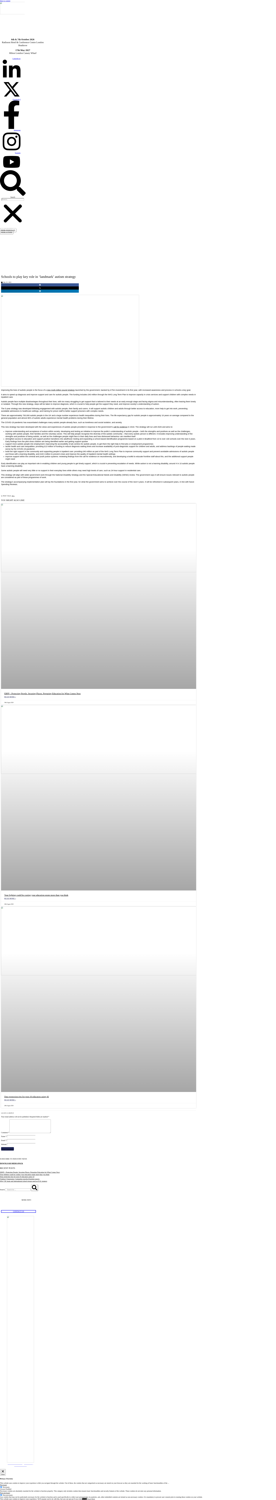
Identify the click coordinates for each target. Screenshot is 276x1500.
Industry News (63, 228)
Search (12, 197)
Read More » (10, 697)
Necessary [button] (3, 1485)
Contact (76, 228)
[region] (138, 253)
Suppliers (16, 228)
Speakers (30, 228)
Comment (5, 1132)
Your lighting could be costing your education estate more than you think (36, 895)
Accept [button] (84, 1499)
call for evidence (120, 427)
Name (3, 1136)
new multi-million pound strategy (61, 390)
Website (3, 1144)
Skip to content (5, 1)
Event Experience (46, 228)
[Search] (34, 1188)
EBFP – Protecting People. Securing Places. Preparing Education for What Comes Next (42, 693)
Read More (91, 1499)
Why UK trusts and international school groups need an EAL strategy (23, 1181)
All (13, 496)
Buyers (3, 228)
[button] (13, 183)
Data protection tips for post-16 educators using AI (26, 1096)
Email (3, 1140)
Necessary (6, 1487)
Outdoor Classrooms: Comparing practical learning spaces (19, 1179)
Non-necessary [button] (5, 1493)
